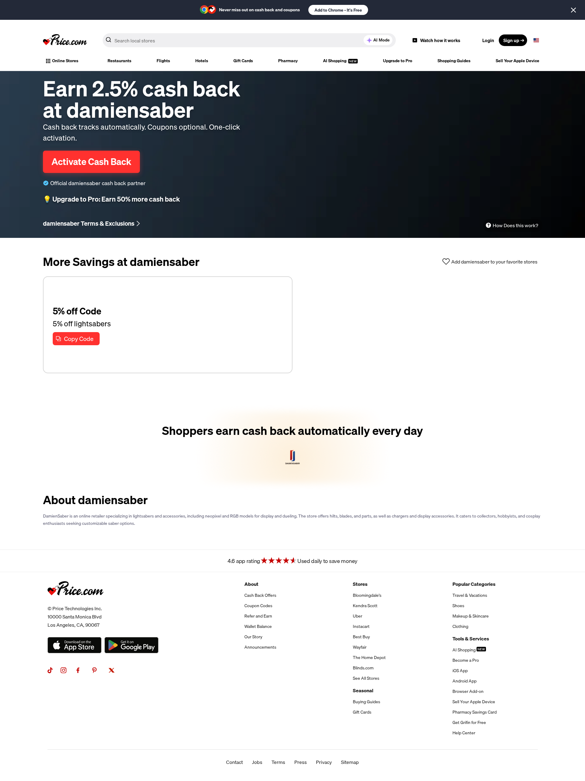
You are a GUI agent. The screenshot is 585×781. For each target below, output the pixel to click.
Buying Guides (366, 701)
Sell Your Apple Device (517, 60)
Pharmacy (288, 60)
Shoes (458, 605)
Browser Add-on (468, 691)
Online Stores (65, 60)
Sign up (511, 40)
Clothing (460, 626)
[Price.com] (75, 602)
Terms (278, 762)
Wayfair (360, 647)
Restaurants (119, 60)
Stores (360, 584)
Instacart (361, 626)
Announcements (260, 647)
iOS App (460, 670)
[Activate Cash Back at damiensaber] (292, 447)
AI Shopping (335, 60)
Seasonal (363, 690)
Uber (357, 616)
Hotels (201, 60)
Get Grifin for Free (469, 722)
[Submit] (108, 41)
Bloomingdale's (367, 595)
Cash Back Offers (260, 595)
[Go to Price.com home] (65, 40)
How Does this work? (515, 225)
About (251, 584)
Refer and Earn (258, 616)
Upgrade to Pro (397, 60)
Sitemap (350, 762)
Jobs (257, 762)
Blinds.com (363, 668)
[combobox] (249, 40)
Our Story (253, 636)
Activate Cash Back (91, 161)
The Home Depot (369, 657)
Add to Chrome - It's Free (338, 10)
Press (300, 762)
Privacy (324, 762)
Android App (464, 681)
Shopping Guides (454, 60)
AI (381, 40)
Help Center (463, 732)
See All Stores (366, 678)
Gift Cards (243, 60)
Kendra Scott (365, 605)
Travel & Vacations (469, 595)
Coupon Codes (258, 605)
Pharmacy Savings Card (474, 712)
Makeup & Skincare (470, 616)
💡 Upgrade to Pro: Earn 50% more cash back (111, 199)
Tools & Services (470, 638)
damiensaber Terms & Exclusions (88, 223)
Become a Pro (465, 660)
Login (488, 40)
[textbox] (536, 40)
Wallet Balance (258, 626)
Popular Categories (473, 584)
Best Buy (361, 636)
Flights (163, 60)
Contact (234, 762)
